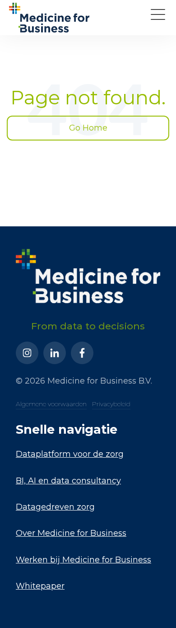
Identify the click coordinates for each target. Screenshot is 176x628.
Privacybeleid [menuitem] (111, 404)
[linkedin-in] (54, 353)
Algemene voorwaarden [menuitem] (51, 404)
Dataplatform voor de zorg (70, 454)
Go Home (88, 128)
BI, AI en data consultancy (68, 481)
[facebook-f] (82, 353)
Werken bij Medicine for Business (83, 560)
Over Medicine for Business (71, 533)
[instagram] (27, 353)
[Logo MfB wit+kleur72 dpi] (49, 18)
